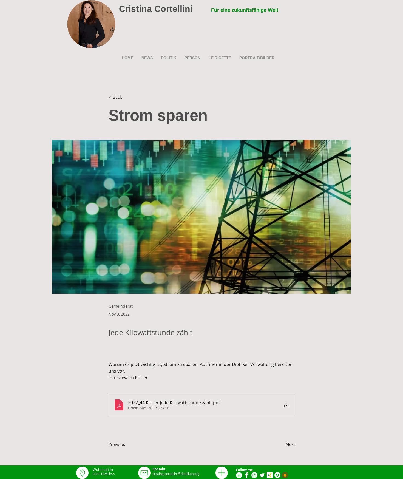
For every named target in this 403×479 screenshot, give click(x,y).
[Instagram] (254, 475)
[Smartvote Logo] (285, 475)
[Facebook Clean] (247, 475)
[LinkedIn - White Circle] (239, 475)
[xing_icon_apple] (270, 475)
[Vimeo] (277, 475)
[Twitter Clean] (262, 475)
